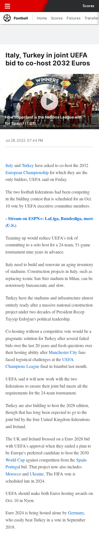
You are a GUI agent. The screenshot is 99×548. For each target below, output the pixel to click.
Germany (76, 512)
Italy (9, 165)
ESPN (29, 6)
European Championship (27, 172)
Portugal (13, 466)
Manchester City (63, 352)
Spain (81, 460)
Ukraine (37, 474)
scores (88, 6)
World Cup (15, 460)
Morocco (13, 474)
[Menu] (7, 6)
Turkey (28, 165)
